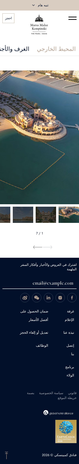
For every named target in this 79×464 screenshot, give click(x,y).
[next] (38, 247)
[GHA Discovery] (37, 412)
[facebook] (72, 297)
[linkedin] (48, 297)
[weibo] (25, 297)
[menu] (72, 18)
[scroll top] (6, 455)
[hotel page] (39, 18)
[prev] (47, 247)
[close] (33, 5)
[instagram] (60, 297)
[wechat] (36, 297)
